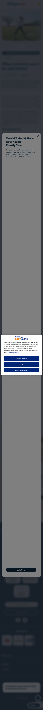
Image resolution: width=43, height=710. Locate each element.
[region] (21, 355)
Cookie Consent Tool (21, 370)
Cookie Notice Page (13, 352)
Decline (21, 364)
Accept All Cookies (21, 358)
